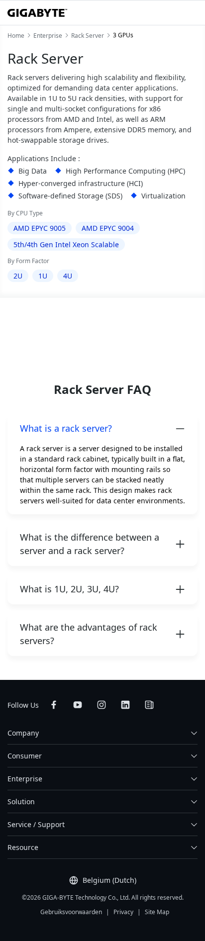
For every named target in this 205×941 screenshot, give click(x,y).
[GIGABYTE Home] (37, 13)
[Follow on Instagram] (101, 705)
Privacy (123, 912)
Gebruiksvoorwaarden (71, 912)
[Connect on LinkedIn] (125, 705)
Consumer (24, 755)
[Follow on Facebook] (54, 705)
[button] (102, 428)
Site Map (157, 912)
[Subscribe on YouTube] (78, 705)
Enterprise (24, 778)
